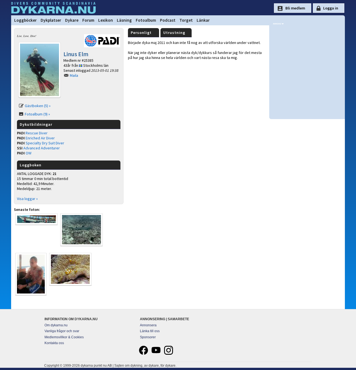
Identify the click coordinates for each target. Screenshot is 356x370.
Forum (88, 20)
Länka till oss (150, 331)
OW (28, 153)
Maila (74, 75)
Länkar (203, 20)
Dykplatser (51, 20)
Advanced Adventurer (41, 148)
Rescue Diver (37, 132)
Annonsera (148, 325)
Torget (186, 20)
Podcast (167, 20)
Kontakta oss (54, 343)
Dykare (71, 20)
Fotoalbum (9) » (37, 114)
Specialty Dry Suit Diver (45, 142)
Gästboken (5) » (38, 105)
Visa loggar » (27, 198)
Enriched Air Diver (40, 137)
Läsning (124, 20)
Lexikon (105, 20)
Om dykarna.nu (56, 325)
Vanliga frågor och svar (61, 331)
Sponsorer (148, 337)
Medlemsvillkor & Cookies (64, 337)
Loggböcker (25, 20)
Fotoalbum (146, 20)
